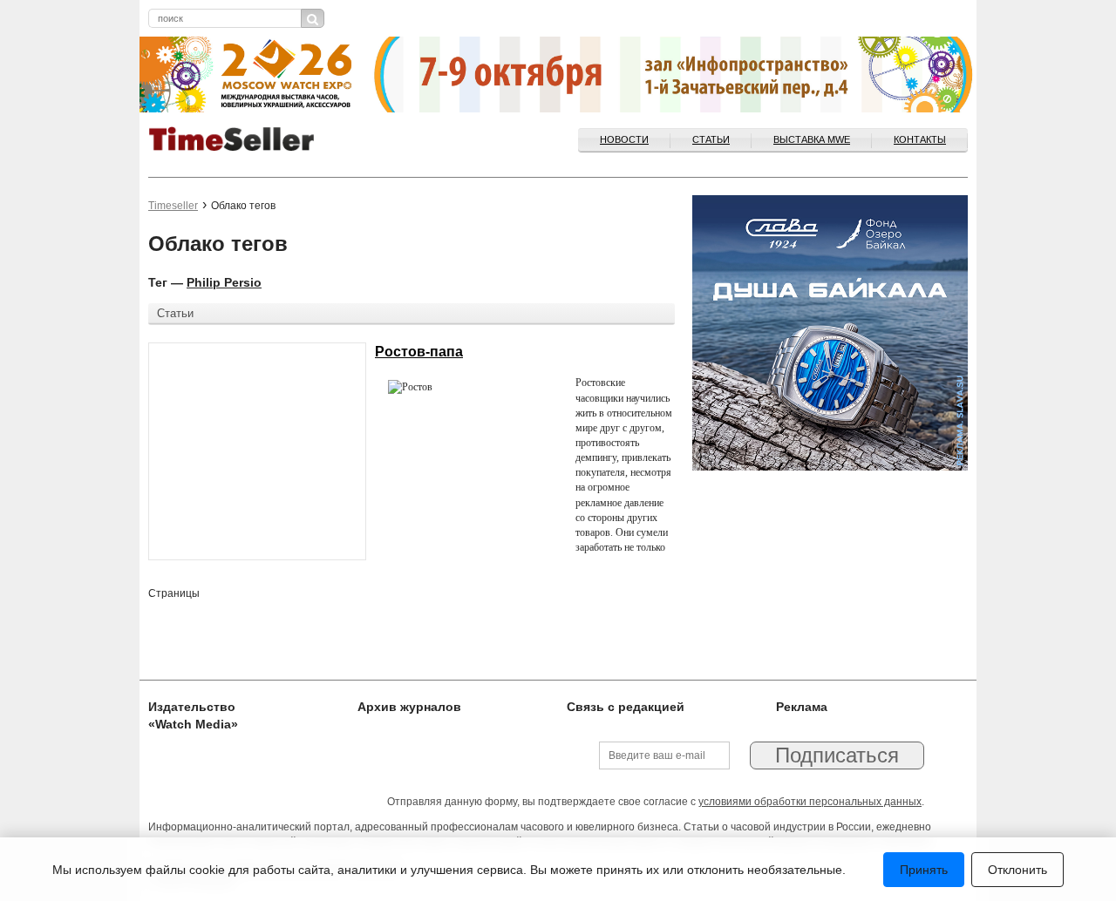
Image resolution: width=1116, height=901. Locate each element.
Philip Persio (224, 282)
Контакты (920, 139)
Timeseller (173, 206)
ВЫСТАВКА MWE (811, 139)
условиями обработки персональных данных (810, 802)
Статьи (711, 139)
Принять (924, 870)
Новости (624, 139)
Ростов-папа (419, 351)
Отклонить (1017, 870)
